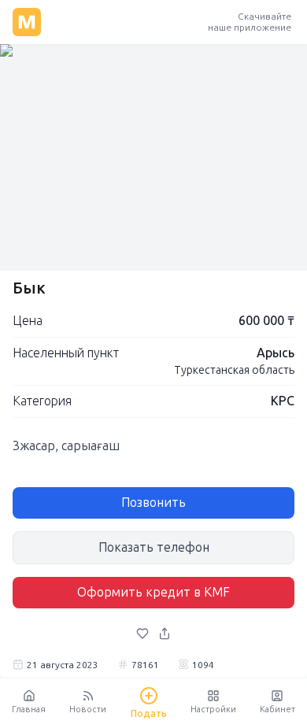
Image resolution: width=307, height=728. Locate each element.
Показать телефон (153, 547)
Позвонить (153, 502)
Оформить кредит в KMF (153, 592)
